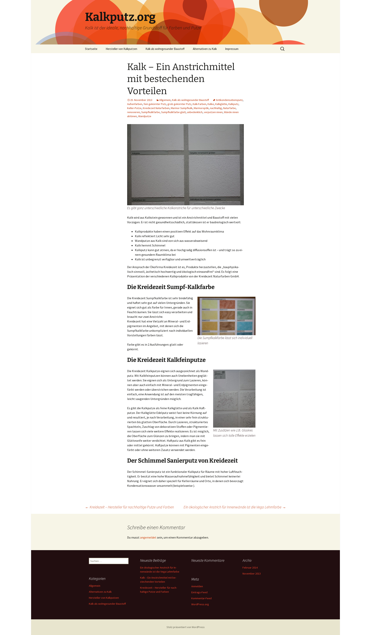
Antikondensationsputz (229, 100)
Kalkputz (233, 104)
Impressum (231, 49)
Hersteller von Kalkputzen (121, 49)
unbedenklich (195, 112)
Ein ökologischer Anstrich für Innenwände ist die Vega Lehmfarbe (235, 507)
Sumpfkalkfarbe (150, 112)
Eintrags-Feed (199, 592)
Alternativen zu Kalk (205, 49)
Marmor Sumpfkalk (181, 108)
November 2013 (252, 573)
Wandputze (144, 116)
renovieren (133, 112)
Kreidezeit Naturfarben (156, 108)
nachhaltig (216, 108)
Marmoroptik (201, 108)
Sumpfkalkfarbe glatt (173, 112)
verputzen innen (213, 112)
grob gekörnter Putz (179, 104)
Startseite (91, 49)
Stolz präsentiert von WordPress (186, 627)
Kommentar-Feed (201, 598)
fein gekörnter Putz (155, 104)
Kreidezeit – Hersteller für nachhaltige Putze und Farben (129, 507)
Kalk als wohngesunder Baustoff (165, 49)
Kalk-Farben (199, 104)
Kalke (211, 104)
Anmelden (197, 586)
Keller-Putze (134, 108)
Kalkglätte (221, 104)
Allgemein (165, 100)
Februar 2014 (250, 567)
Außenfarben (134, 104)
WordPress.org (200, 604)
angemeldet (148, 537)
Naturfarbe (229, 108)
